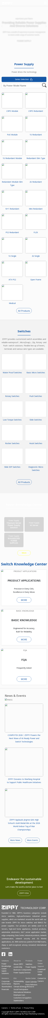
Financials (5, 989)
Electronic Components (22, 970)
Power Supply (31, 967)
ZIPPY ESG (24, 893)
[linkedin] (10, 955)
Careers (5, 1008)
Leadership (18, 967)
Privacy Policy (29, 1008)
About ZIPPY (18, 964)
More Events (32, 840)
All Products (24, 310)
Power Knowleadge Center (6, 966)
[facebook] (3, 955)
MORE (24, 600)
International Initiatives (22, 992)
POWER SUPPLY (24, 41)
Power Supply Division (22, 972)
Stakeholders (19, 1000)
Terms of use (16, 1008)
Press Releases (31, 984)
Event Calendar (31, 982)
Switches (29, 964)
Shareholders (7, 986)
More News (15, 840)
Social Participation (21, 989)
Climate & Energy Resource (24, 986)
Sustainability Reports (19, 982)
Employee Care (19, 995)
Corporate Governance (6, 982)
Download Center (41, 970)
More (24, 553)
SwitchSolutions (5, 972)
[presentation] (2, 26)
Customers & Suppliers (22, 998)
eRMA (40, 974)
